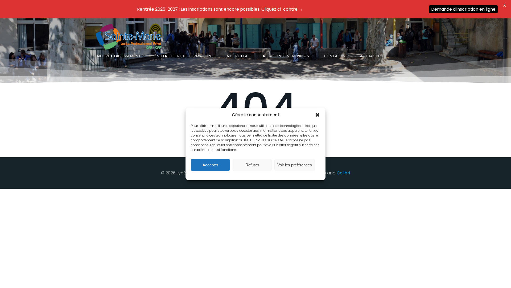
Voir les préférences (294, 165)
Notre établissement (119, 55)
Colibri (343, 173)
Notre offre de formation (183, 55)
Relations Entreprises (286, 55)
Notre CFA (237, 55)
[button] (317, 115)
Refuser (252, 165)
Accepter (210, 165)
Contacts (334, 55)
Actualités (371, 55)
